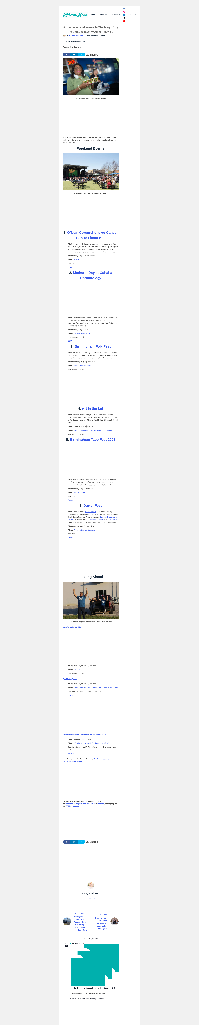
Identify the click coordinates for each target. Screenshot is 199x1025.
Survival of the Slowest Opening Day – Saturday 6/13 (94, 988)
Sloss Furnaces (79, 492)
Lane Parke (78, 670)
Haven (76, 259)
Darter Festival (90, 512)
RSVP (70, 341)
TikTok (93, 804)
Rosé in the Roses (70, 679)
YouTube (86, 804)
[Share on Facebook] (66, 54)
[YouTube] (124, 21)
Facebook (69, 804)
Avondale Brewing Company (84, 530)
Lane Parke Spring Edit (72, 627)
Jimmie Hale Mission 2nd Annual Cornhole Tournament (85, 734)
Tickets (70, 267)
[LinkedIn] (124, 15)
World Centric (112, 520)
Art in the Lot (92, 408)
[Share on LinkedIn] (74, 54)
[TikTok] (124, 18)
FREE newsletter (72, 806)
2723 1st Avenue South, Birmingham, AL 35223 (91, 743)
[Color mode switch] (135, 15)
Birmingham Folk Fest (93, 346)
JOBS (93, 14)
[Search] (131, 15)
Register (71, 753)
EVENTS (115, 14)
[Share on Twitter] (81, 54)
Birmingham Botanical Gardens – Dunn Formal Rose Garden (96, 688)
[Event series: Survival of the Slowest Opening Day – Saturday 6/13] (95, 985)
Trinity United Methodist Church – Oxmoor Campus (93, 430)
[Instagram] (124, 12)
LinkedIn (100, 804)
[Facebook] (124, 8)
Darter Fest (92, 505)
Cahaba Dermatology (82, 333)
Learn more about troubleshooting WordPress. (87, 999)
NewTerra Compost (96, 520)
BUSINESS (103, 14)
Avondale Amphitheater (82, 365)
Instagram (78, 804)
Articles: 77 (91, 899)
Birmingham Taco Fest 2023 (93, 439)
